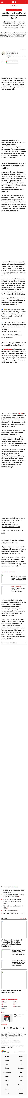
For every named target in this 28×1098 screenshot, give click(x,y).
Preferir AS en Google (13, 62)
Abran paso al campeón (10, 911)
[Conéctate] (26, 2)
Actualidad (14, 6)
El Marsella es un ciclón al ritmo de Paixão (13, 907)
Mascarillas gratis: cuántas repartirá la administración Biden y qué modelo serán (18, 578)
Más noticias (23, 918)
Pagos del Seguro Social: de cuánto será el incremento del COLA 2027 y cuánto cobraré (18, 952)
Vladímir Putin (13, 643)
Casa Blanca (7, 349)
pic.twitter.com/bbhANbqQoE (11, 331)
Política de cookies (5, 1042)
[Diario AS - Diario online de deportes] (14, 2)
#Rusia (10, 309)
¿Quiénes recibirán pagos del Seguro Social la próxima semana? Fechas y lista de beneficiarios (12, 943)
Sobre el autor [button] (9, 55)
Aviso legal (9, 1040)
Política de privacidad (16, 1040)
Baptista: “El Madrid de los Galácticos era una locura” (14, 891)
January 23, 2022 (7, 337)
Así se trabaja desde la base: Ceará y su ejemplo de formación (13, 896)
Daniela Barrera (11, 52)
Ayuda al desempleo (16, 586)
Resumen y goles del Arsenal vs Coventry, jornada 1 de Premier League (12, 901)
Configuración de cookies (15, 1042)
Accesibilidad (4, 1043)
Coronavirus (14, 575)
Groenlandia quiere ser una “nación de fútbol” (11, 992)
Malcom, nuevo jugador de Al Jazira (13, 913)
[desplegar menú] (2, 2)
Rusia (21, 413)
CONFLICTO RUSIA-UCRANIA (14, 10)
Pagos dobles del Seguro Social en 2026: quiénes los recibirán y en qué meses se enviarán (18, 963)
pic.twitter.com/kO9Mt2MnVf (10, 527)
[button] (2, 62)
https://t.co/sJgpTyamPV (9, 524)
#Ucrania (17, 309)
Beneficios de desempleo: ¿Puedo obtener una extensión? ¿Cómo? (18, 590)
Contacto (3, 1040)
